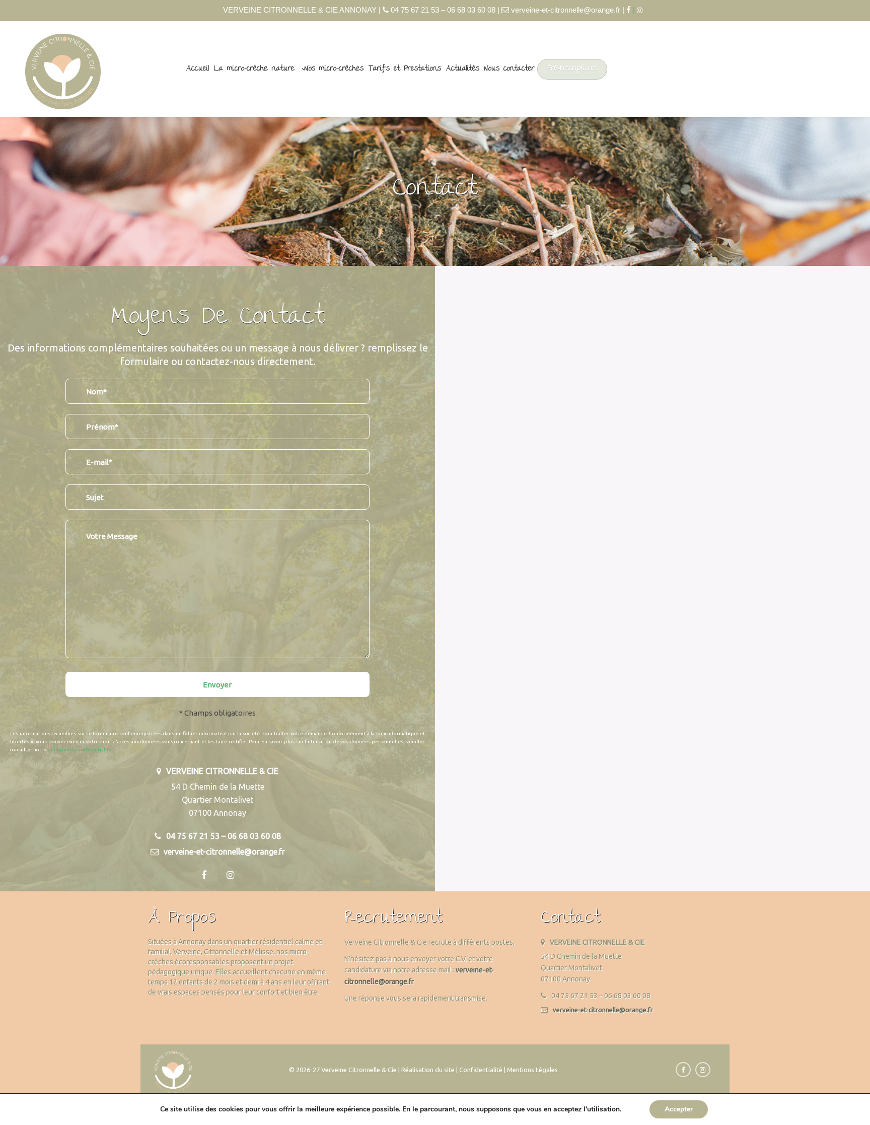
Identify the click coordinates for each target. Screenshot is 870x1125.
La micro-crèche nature (254, 69)
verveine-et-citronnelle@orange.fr (603, 1009)
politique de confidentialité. (80, 749)
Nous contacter (509, 69)
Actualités (462, 69)
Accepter (679, 1109)
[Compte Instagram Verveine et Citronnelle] (642, 10)
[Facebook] (628, 10)
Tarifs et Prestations (405, 69)
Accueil (197, 69)
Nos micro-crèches (334, 69)
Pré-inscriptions (572, 69)
